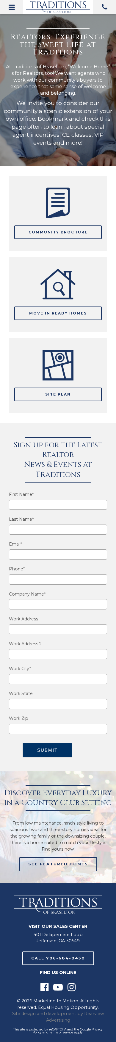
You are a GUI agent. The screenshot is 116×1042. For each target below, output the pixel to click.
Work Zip (18, 718)
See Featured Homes (58, 864)
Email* (15, 544)
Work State (21, 693)
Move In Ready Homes (58, 313)
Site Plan (58, 394)
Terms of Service (61, 1032)
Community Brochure (58, 232)
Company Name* (27, 594)
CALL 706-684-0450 (58, 958)
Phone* (17, 569)
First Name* (21, 494)
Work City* (20, 668)
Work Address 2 (25, 643)
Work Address (23, 619)
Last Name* (21, 519)
